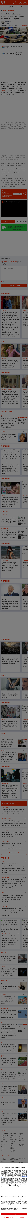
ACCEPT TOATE (14, 1214)
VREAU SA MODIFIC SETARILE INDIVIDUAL (14, 1217)
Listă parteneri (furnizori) (6, 1211)
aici (11, 1188)
